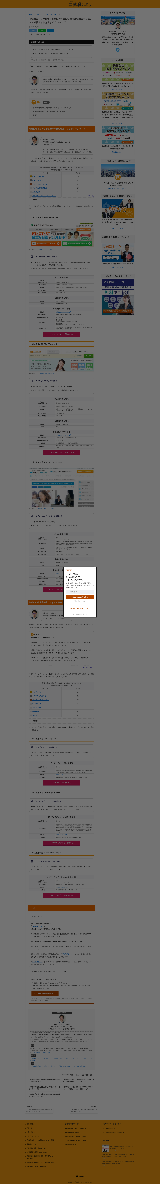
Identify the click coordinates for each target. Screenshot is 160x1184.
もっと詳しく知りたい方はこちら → (80, 608)
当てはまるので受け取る (80, 597)
